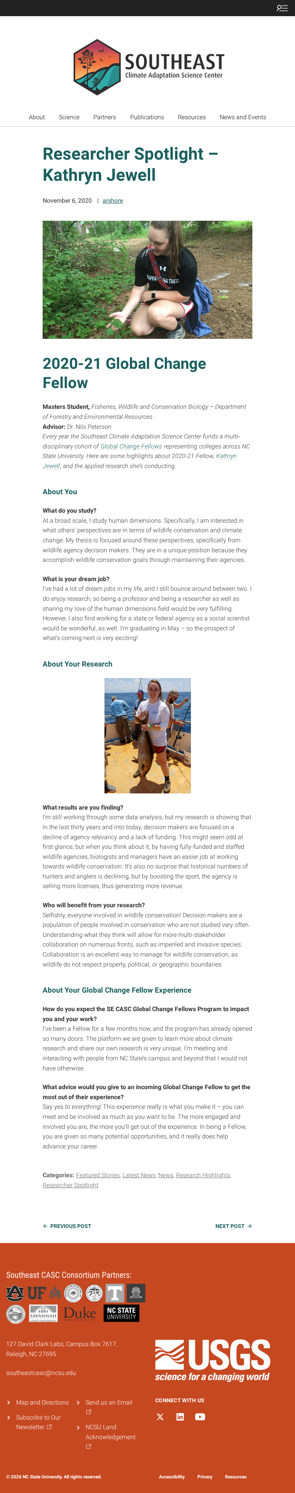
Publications (147, 117)
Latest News (139, 1175)
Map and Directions (42, 1402)
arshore (113, 200)
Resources (192, 117)
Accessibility (172, 1477)
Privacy (204, 1477)
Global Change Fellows (131, 446)
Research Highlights (203, 1175)
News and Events (243, 117)
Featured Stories (98, 1175)
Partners (104, 117)
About (37, 117)
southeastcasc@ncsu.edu (41, 1372)
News (165, 1175)
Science (69, 117)
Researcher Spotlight (70, 1185)
